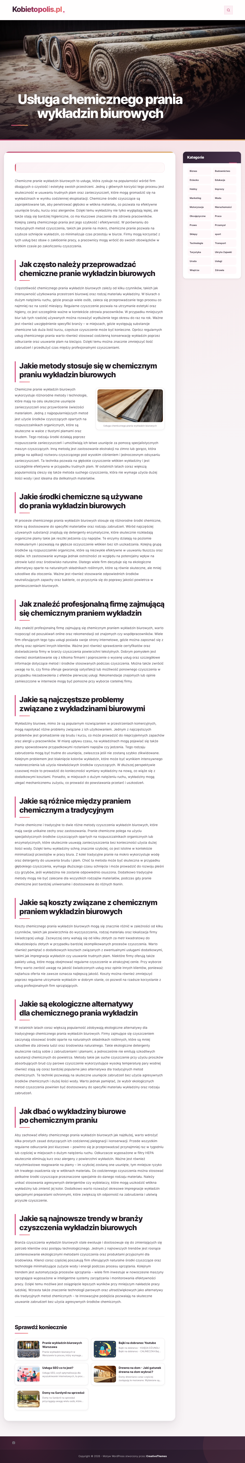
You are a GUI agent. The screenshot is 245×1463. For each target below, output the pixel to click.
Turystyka (195, 252)
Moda (218, 198)
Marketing (195, 198)
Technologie (196, 243)
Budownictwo (222, 171)
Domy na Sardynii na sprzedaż (63, 1393)
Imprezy (219, 189)
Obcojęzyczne (198, 216)
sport (218, 234)
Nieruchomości (223, 207)
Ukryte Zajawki (223, 252)
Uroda (193, 261)
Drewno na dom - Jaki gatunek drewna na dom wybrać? (140, 1370)
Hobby (193, 189)
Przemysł (220, 225)
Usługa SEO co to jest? (57, 1368)
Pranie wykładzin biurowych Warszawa (62, 1345)
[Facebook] (13, 1442)
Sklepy (193, 234)
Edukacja (220, 180)
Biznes (193, 171)
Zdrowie (219, 270)
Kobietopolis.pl (37, 9)
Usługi (218, 261)
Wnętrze (194, 270)
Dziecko (194, 180)
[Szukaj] (228, 10)
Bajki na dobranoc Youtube (137, 1343)
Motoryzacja (197, 207)
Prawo (193, 225)
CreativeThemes (156, 1456)
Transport (220, 243)
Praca (218, 216)
